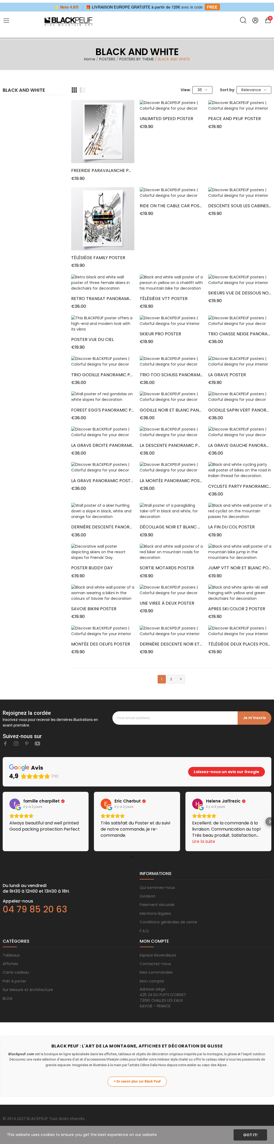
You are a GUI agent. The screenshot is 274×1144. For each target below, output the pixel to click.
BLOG (8, 998)
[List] (82, 90)
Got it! (250, 1135)
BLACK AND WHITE (24, 90)
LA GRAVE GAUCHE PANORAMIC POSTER (239, 445)
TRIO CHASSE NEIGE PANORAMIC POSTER (239, 334)
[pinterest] (26, 743)
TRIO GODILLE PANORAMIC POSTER (102, 375)
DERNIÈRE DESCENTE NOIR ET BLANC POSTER (171, 644)
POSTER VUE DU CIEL (92, 340)
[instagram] (16, 743)
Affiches (10, 963)
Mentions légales (155, 913)
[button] (4, 821)
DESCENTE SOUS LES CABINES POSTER (239, 206)
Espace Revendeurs (158, 955)
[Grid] (74, 90)
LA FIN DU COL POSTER (231, 527)
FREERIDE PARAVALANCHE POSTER (102, 171)
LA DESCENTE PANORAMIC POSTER (171, 445)
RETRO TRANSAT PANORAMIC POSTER (102, 299)
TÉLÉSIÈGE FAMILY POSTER (98, 258)
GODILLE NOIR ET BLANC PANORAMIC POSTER (171, 410)
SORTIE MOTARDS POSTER (167, 568)
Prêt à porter (14, 981)
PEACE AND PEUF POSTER (234, 119)
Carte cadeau (16, 972)
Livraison (147, 896)
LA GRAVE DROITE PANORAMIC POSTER (102, 445)
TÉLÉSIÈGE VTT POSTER (164, 299)
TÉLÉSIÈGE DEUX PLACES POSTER (239, 644)
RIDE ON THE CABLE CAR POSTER (171, 206)
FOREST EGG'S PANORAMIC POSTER (102, 410)
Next (181, 679)
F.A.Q (144, 931)
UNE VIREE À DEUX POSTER (167, 603)
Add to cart (103, 153)
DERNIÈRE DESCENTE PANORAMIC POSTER (102, 527)
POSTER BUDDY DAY (92, 568)
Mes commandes (156, 972)
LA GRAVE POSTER (227, 375)
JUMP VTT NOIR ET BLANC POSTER (239, 568)
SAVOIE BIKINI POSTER (93, 609)
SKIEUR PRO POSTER (160, 334)
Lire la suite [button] (203, 841)
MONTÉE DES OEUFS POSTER (100, 644)
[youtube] (37, 743)
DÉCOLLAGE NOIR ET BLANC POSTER (171, 527)
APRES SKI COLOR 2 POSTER (236, 609)
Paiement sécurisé (157, 904)
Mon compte (152, 981)
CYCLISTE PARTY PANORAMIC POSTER (239, 486)
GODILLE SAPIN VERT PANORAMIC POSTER (239, 410)
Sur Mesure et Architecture (28, 989)
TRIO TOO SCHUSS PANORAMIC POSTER (171, 375)
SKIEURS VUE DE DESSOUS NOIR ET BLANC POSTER (239, 293)
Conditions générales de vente (168, 922)
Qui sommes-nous (157, 887)
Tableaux (11, 955)
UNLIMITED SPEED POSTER (166, 119)
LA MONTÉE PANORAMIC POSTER (171, 481)
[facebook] (5, 743)
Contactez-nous (155, 963)
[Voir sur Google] (14, 804)
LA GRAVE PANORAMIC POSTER (102, 481)
